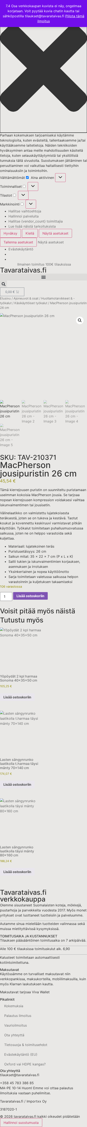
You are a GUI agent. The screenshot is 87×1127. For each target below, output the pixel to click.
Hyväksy (10, 233)
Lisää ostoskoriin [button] (17, 697)
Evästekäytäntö (20, 249)
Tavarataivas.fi (23, 270)
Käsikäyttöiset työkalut (30, 303)
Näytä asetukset (55, 233)
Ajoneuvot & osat (26, 298)
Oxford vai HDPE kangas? (25, 1064)
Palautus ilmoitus (17, 1016)
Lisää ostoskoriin (30, 596)
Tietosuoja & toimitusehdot (25, 1045)
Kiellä (30, 233)
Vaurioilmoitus (15, 1025)
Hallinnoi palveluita (23, 216)
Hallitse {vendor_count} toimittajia (35, 221)
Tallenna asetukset (18, 242)
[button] (43, 69)
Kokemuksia (13, 1006)
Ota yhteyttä (14, 1035)
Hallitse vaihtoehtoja (24, 211)
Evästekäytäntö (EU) (20, 1054)
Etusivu (5, 298)
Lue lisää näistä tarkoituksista (32, 226)
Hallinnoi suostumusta (21, 1122)
